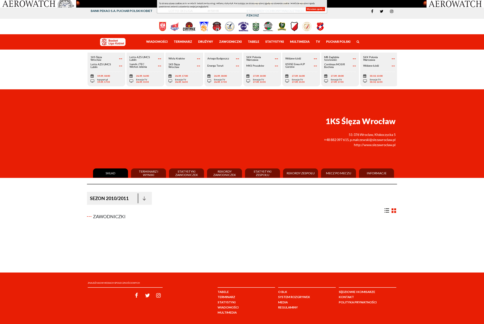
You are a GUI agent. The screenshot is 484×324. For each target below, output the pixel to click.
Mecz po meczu (338, 173)
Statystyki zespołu (262, 173)
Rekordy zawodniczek (224, 173)
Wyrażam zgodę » (315, 9)
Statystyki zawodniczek (186, 173)
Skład (110, 173)
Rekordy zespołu (301, 173)
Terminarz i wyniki (148, 173)
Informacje (376, 173)
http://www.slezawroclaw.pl (375, 145)
